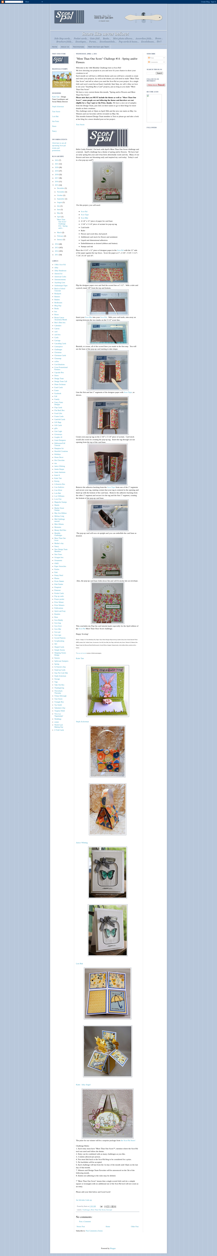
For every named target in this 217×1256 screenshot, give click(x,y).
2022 (57, 160)
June (59, 210)
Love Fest (57, 499)
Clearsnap (57, 358)
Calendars (57, 326)
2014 (57, 244)
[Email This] (105, 1206)
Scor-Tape (85, 215)
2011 (57, 255)
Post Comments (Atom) (94, 1231)
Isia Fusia (55, 121)
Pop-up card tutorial (81, 653)
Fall (55, 396)
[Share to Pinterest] (115, 1206)
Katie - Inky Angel (83, 1085)
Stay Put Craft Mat (61, 673)
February (60, 236)
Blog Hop (57, 306)
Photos (56, 578)
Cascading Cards (60, 343)
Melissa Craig (59, 516)
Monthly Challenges (58, 534)
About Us (65, 47)
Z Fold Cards (59, 730)
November (61, 192)
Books (56, 308)
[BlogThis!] (108, 1206)
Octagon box (58, 557)
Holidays (57, 454)
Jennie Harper (59, 469)
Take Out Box (59, 685)
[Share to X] (110, 1206)
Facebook (57, 393)
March (59, 232)
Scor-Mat (84, 218)
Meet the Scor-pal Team (98, 47)
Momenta (57, 527)
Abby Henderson (60, 271)
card (55, 332)
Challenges (86, 1210)
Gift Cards (58, 425)
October (60, 195)
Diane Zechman (60, 384)
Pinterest (57, 590)
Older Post (135, 1227)
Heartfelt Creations (61, 451)
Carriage (57, 340)
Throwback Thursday (58, 692)
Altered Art (58, 274)
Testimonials (78, 47)
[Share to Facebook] (112, 1206)
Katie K (57, 475)
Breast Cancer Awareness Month (60, 319)
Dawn (54, 126)
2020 (57, 167)
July (58, 206)
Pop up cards (59, 596)
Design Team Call (60, 381)
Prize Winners (59, 605)
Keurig (56, 481)
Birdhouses (58, 303)
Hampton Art (59, 448)
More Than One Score (98, 1210)
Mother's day (59, 543)
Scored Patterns (59, 638)
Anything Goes (59, 283)
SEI (55, 644)
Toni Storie (80, 124)
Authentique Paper (61, 286)
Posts (152, 58)
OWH (56, 563)
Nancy (54, 131)
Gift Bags (57, 422)
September (61, 199)
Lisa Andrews (59, 487)
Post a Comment (85, 1222)
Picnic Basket (59, 581)
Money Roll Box (60, 530)
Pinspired (57, 587)
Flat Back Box (59, 410)
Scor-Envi (58, 626)
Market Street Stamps (59, 509)
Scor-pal (109, 1210)
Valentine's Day (59, 708)
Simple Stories (59, 650)
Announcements (60, 280)
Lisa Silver (58, 490)
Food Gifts (58, 413)
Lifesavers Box (59, 484)
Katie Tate (80, 658)
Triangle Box (59, 702)
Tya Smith (58, 705)
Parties (56, 569)
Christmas (57, 352)
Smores (57, 658)
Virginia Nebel (59, 711)
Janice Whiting (82, 843)
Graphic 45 (58, 437)
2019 (57, 171)
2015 (57, 185)
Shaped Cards (59, 647)
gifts (56, 428)
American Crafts (60, 277)
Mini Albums (59, 524)
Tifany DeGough (60, 696)
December (61, 188)
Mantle (56, 505)
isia (55, 463)
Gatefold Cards (59, 419)
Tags (56, 682)
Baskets (57, 300)
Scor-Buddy (58, 620)
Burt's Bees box (59, 323)
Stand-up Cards (59, 670)
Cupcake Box (59, 372)
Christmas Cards (60, 355)
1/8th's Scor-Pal (60, 265)
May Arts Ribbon (60, 513)
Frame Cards (58, 416)
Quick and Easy (60, 611)
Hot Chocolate (59, 460)
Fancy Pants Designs (58, 403)
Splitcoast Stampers (61, 661)
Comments (154, 62)
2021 (57, 164)
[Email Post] (101, 1206)
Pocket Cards (59, 593)
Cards (56, 337)
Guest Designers (60, 440)
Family (56, 399)
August (60, 202)
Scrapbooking (59, 641)
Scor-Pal (84, 211)
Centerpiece (58, 346)
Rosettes (57, 614)
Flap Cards (58, 407)
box (55, 311)
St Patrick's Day (60, 667)
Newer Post (81, 1227)
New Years (58, 554)
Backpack (57, 294)
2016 (57, 182)
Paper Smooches (60, 566)
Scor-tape (57, 635)
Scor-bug (57, 623)
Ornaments (58, 560)
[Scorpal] (154, 122)
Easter (56, 390)
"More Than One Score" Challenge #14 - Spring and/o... (62, 224)
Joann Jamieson (59, 472)
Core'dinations (59, 364)
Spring (56, 664)
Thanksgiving (59, 688)
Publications (58, 608)
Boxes (56, 315)
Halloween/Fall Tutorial (59, 444)
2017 (57, 178)
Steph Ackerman (82, 721)
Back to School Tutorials (59, 290)
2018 (57, 175)
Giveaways (58, 434)
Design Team (59, 378)
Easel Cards (58, 387)
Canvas (56, 329)
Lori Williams (59, 496)
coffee (56, 361)
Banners (57, 297)
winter (56, 722)
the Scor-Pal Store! (128, 1140)
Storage (57, 679)
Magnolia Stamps (60, 502)
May (59, 213)
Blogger (113, 1248)
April (59, 217)
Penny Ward (58, 575)
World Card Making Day (58, 726)
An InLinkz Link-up (84, 1200)
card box (57, 335)
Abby (56, 268)
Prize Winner (59, 602)
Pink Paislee (58, 584)
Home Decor (58, 457)
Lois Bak (79, 963)
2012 (57, 251)
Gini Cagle (58, 431)
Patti (56, 572)
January (60, 239)
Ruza (56, 617)
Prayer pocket (59, 599)
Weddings (57, 719)
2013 (57, 248)
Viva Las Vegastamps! (58, 715)
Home (54, 47)
